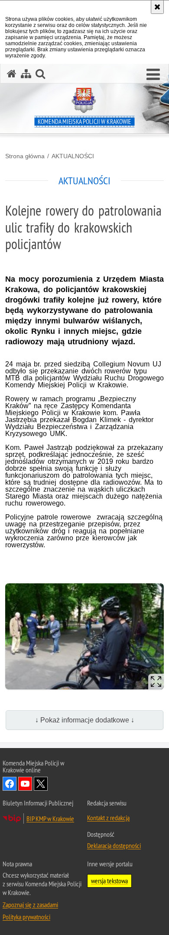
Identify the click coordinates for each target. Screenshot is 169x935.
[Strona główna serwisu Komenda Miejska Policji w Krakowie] (11, 73)
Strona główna (25, 156)
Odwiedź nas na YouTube (25, 784)
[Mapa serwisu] (26, 73)
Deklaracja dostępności (114, 845)
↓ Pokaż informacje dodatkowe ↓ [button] (84, 720)
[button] (153, 75)
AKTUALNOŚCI (73, 156)
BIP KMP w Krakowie (50, 818)
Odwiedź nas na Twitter (41, 784)
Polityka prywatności (26, 916)
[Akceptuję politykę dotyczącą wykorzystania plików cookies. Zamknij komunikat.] (157, 7)
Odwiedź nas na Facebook (9, 784)
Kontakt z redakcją (108, 817)
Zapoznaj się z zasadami (30, 904)
